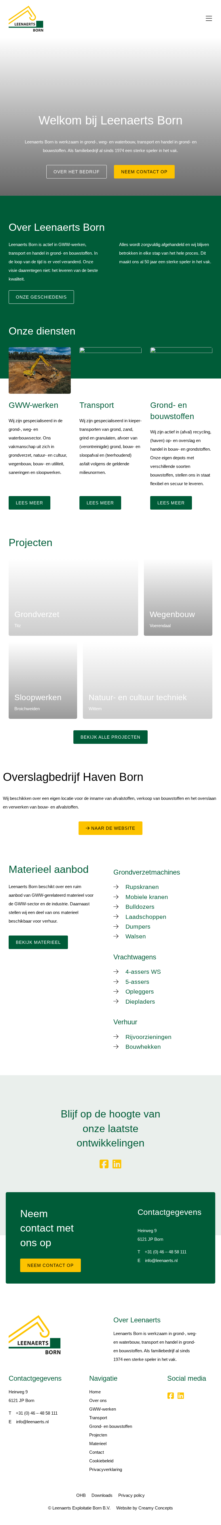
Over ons (98, 1400)
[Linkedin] (117, 1164)
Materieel (97, 1443)
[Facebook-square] (104, 1164)
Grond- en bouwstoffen (110, 1426)
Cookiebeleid (101, 1460)
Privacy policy (131, 1495)
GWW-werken (102, 1409)
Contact (96, 1452)
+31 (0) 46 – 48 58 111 (165, 1251)
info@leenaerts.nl (161, 1260)
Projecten (98, 1434)
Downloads (102, 1495)
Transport (98, 1417)
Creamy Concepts (155, 1507)
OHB (81, 1495)
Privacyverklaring (105, 1469)
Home (95, 1391)
